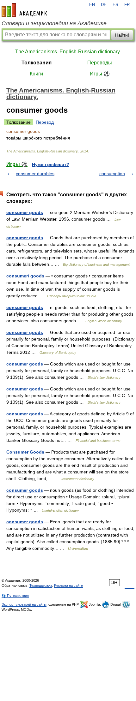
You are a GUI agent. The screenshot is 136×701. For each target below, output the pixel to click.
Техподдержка (40, 585)
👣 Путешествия (15, 595)
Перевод (45, 122)
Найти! (122, 35)
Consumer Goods (25, 451)
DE (104, 5)
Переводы (99, 62)
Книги (36, 73)
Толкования (37, 62)
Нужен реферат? (50, 164)
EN (92, 5)
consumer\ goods (25, 275)
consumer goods (24, 212)
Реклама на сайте (68, 585)
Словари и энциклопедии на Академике (54, 23)
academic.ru (24, 10)
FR (127, 5)
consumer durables (35, 173)
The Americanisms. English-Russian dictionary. (68, 51)
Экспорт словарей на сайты (24, 604)
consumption (112, 173)
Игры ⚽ (100, 73)
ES (115, 5)
